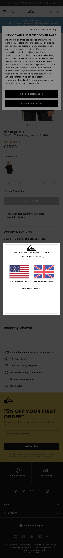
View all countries (31, 288)
